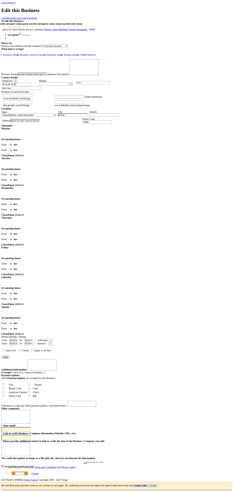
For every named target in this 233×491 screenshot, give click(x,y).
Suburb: (93, 112)
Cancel (35, 473)
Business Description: (58, 74)
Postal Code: (88, 119)
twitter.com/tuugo (93, 96)
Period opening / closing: (13, 336)
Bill (33, 396)
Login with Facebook (26, 18)
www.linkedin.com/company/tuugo (72, 105)
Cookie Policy (140, 485)
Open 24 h (10, 350)
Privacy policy (68, 467)
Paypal (37, 384)
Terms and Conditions (46, 467)
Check (35, 392)
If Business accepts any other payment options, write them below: (34, 405)
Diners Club (14, 396)
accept (153, 485)
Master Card (14, 388)
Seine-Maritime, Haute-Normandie (69, 29)
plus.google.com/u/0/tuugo (16, 105)
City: (60, 112)
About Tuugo (30, 480)
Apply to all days (42, 350)
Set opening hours (11, 139)
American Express (17, 392)
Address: (6, 120)
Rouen (47, 29)
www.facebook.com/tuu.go (16, 98)
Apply (5, 357)
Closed (25, 350)
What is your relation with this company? (21, 46)
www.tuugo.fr (8, 2)
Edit (22, 155)
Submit (19, 473)
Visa (10, 384)
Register (11, 18)
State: (4, 112)
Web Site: (6, 88)
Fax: (78, 82)
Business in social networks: (15, 91)
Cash (34, 388)
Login (4, 18)
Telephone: (7, 81)
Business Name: (9, 74)
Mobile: (43, 81)
